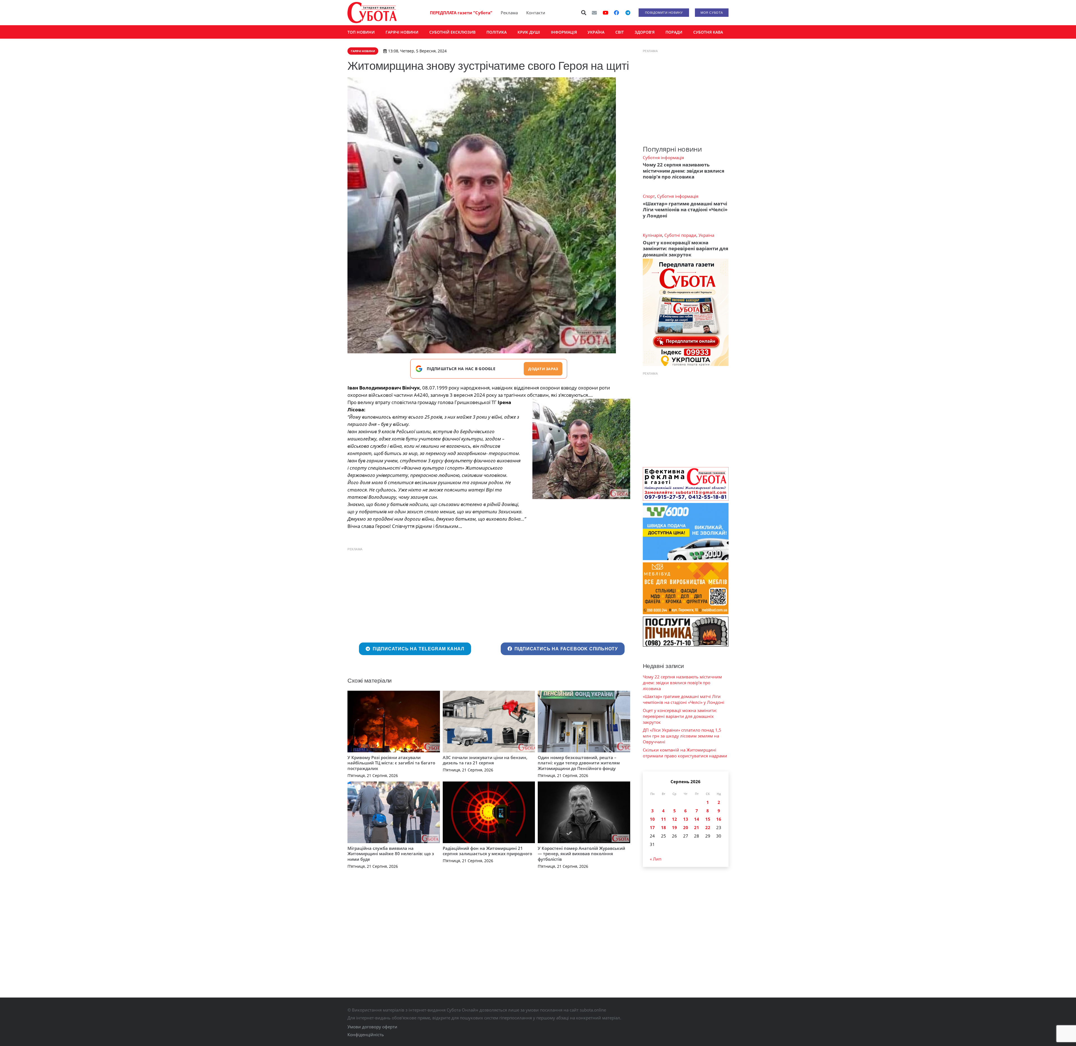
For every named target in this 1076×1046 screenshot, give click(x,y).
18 (663, 827)
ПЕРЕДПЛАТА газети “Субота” (461, 12)
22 (707, 827)
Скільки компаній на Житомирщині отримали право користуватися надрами (685, 753)
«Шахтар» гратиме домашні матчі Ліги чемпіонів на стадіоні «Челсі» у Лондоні (685, 209)
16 (718, 819)
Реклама (509, 12)
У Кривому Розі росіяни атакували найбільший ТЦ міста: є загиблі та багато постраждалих (391, 763)
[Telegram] (628, 13)
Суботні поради (680, 235)
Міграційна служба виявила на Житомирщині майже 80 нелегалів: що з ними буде (390, 853)
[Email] (594, 13)
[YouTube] (605, 13)
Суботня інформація (663, 157)
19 (674, 827)
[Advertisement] (488, 594)
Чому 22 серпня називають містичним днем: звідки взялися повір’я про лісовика (683, 170)
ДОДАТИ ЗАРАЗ (543, 368)
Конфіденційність (365, 1034)
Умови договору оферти (372, 1026)
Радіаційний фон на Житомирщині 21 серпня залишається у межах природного (487, 851)
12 (674, 819)
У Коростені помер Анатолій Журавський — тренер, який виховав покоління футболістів (581, 853)
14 (696, 819)
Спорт (649, 196)
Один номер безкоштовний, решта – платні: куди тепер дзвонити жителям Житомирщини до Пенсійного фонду (579, 763)
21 (696, 827)
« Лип (655, 859)
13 (685, 819)
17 (652, 827)
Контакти (535, 12)
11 (663, 819)
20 (685, 827)
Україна (706, 235)
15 (707, 819)
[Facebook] (616, 13)
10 (652, 819)
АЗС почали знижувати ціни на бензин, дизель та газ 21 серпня (485, 760)
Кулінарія (652, 235)
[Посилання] (372, 12)
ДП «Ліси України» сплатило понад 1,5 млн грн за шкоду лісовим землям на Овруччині (682, 736)
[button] (584, 13)
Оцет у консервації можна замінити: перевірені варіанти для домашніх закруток (685, 248)
